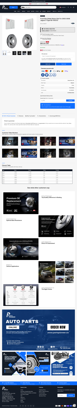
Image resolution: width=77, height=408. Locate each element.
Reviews (44, 11)
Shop (13, 7)
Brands (23, 11)
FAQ (40, 11)
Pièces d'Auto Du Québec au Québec (28, 392)
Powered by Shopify (13, 405)
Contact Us (60, 11)
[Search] (68, 7)
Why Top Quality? (31, 116)
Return (37, 11)
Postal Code (46, 98)
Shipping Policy (42, 389)
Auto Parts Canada (24, 394)
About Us (54, 11)
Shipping (32, 11)
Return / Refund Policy (44, 391)
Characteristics (42, 116)
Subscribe (71, 395)
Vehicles (48, 11)
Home (15, 11)
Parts (18, 11)
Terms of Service (42, 394)
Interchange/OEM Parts (55, 116)
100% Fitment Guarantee (9, 116)
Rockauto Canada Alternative (27, 391)
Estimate (70, 100)
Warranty (21, 116)
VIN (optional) (44, 53)
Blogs (28, 11)
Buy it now (64, 64)
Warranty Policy (42, 395)
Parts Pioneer (7, 405)
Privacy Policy (42, 392)
